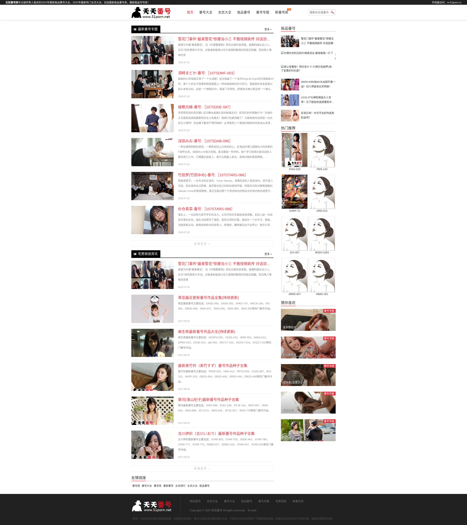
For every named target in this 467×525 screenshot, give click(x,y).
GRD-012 (322, 210)
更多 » (268, 29)
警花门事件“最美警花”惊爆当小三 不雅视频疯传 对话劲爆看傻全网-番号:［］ (240, 39)
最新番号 (168, 485)
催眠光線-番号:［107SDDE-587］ (205, 107)
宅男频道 (280, 501)
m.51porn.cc (454, 2)
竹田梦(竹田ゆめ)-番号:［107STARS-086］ (213, 175)
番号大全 (205, 12)
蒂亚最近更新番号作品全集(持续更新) (208, 298)
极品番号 (243, 12)
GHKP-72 (294, 210)
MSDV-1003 (322, 252)
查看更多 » (202, 243)
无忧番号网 (151, 506)
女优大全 (224, 12)
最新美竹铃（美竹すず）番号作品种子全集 (212, 366)
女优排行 (180, 485)
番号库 (157, 485)
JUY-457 (295, 252)
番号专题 (262, 12)
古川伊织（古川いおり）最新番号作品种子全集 (216, 434)
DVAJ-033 (294, 169)
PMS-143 (322, 169)
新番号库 (281, 12)
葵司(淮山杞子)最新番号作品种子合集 (208, 400)
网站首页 (195, 501)
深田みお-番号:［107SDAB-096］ (205, 141)
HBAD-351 (322, 294)
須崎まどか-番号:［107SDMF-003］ (207, 73)
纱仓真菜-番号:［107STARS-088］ (206, 209)
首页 (190, 12)
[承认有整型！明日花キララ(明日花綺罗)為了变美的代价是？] (308, 70)
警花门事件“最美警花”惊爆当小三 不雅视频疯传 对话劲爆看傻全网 (231, 264)
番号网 (136, 485)
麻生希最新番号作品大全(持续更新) (206, 332)
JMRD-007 (294, 294)
